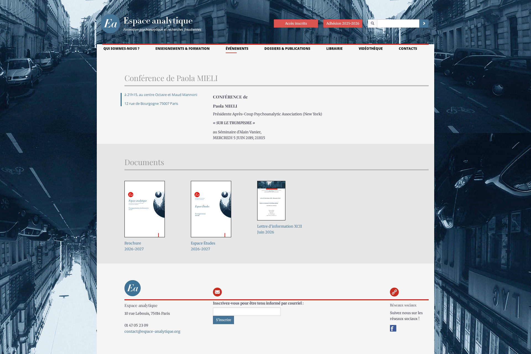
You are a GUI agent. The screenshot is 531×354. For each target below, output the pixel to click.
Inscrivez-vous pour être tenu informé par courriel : (258, 303)
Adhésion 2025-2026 (342, 23)
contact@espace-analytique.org (152, 331)
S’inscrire (223, 320)
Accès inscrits (296, 23)
